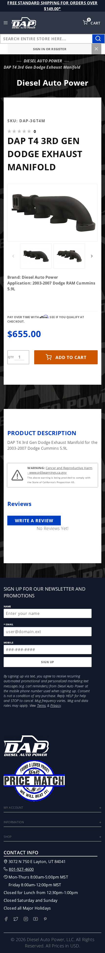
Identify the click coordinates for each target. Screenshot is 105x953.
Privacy (55, 705)
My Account (13, 808)
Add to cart (70, 357)
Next (92, 256)
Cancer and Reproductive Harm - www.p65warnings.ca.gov (59, 470)
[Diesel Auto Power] (24, 22)
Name (7, 606)
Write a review (34, 520)
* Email (8, 624)
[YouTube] (35, 919)
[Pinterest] (45, 919)
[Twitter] (15, 919)
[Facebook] (6, 919)
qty (11, 357)
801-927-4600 (21, 869)
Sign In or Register (49, 49)
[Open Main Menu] (6, 22)
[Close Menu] (96, 49)
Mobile (8, 642)
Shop (8, 837)
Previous (13, 256)
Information (14, 822)
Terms (41, 705)
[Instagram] (25, 919)
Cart (96, 23)
